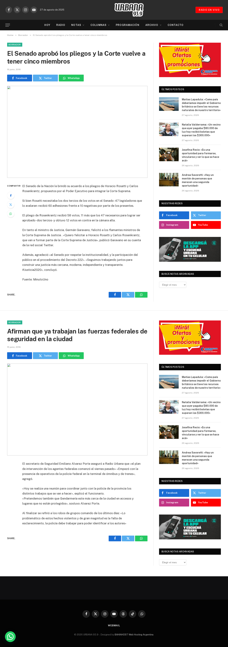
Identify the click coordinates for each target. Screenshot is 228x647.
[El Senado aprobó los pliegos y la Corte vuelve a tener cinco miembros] (77, 132)
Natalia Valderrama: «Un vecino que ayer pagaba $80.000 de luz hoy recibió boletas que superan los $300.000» (201, 130)
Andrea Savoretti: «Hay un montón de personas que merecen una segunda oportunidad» (198, 180)
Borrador (15, 45)
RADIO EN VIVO (209, 10)
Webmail (114, 625)
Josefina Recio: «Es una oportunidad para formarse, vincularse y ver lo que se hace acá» (200, 155)
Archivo (151, 25)
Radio (60, 25)
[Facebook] (10, 195)
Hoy (47, 25)
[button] (10, 636)
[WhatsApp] (10, 213)
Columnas (98, 25)
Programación (127, 25)
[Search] (221, 25)
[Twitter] (10, 204)
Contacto (176, 25)
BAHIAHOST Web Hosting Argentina (134, 634)
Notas (76, 25)
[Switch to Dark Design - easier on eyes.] (215, 25)
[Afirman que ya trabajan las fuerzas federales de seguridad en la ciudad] (77, 409)
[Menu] (7, 25)
